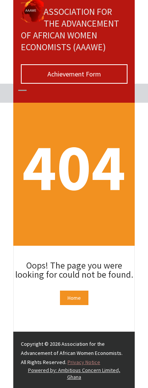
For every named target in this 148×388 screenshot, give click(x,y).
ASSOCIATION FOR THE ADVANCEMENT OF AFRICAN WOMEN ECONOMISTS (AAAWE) (70, 29)
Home (74, 297)
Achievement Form (74, 74)
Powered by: (74, 373)
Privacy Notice (84, 362)
